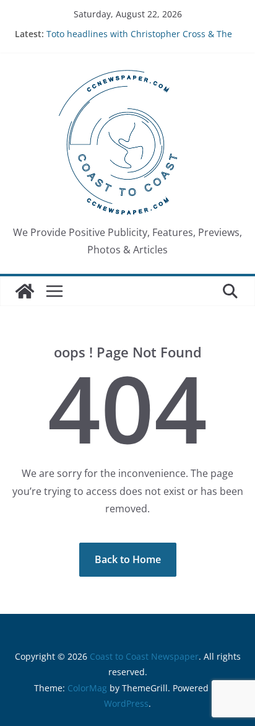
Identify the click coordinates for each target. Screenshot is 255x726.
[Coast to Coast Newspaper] (25, 291)
